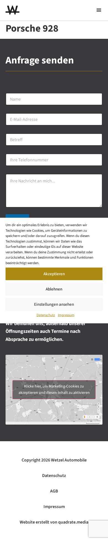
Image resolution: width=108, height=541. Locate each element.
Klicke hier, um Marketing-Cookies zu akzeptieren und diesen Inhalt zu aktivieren (54, 389)
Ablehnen (54, 289)
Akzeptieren (54, 274)
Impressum (66, 315)
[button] (98, 10)
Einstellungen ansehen (54, 304)
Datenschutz (46, 315)
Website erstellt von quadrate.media (54, 522)
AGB (54, 491)
